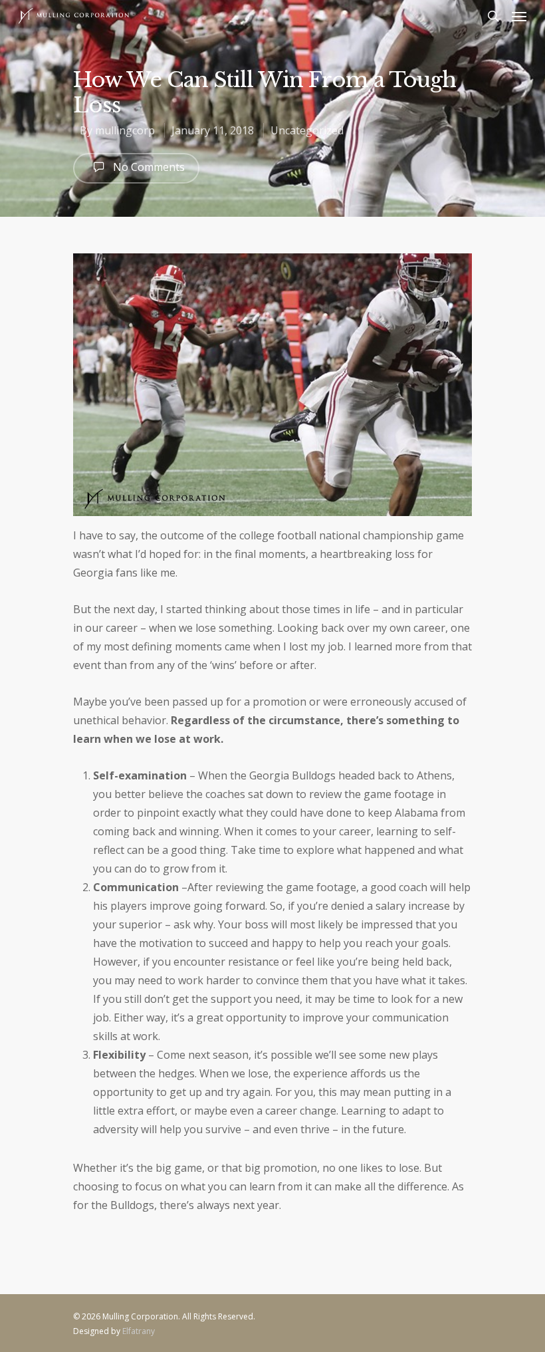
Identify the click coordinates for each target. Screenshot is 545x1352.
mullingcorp (125, 130)
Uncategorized (307, 130)
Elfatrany (138, 1331)
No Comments (147, 167)
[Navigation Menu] (519, 16)
